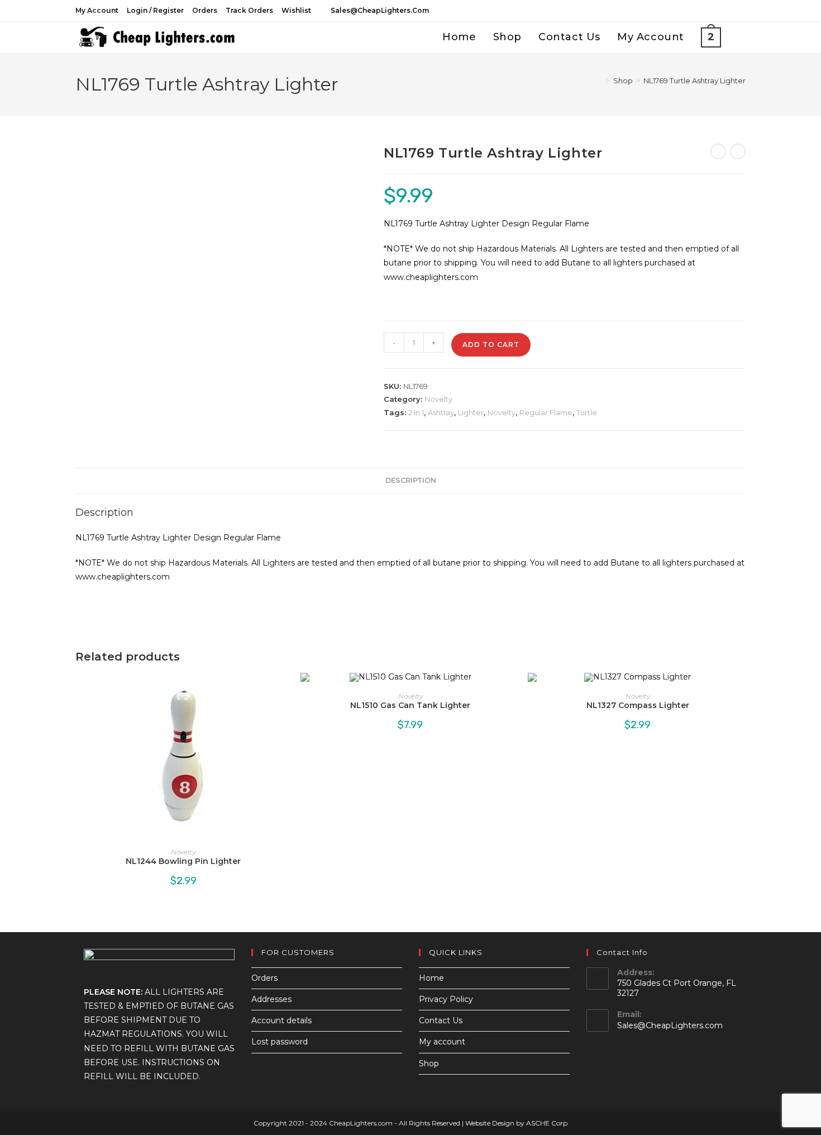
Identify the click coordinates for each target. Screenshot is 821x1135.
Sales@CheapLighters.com (670, 1025)
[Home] (600, 80)
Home (431, 978)
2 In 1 (416, 412)
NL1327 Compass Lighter (637, 705)
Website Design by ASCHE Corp (516, 1123)
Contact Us (440, 1020)
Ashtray (441, 412)
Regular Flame (545, 412)
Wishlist (296, 10)
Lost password (279, 1042)
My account (96, 10)
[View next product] (738, 151)
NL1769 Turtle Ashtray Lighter (694, 80)
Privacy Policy (446, 999)
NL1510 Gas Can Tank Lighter (410, 705)
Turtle (586, 412)
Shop (429, 1063)
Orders (204, 10)
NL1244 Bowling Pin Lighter (183, 861)
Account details (281, 1020)
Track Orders (249, 10)
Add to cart (490, 344)
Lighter (471, 412)
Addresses (271, 999)
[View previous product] (718, 151)
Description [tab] (410, 480)
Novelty (438, 399)
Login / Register (155, 10)
